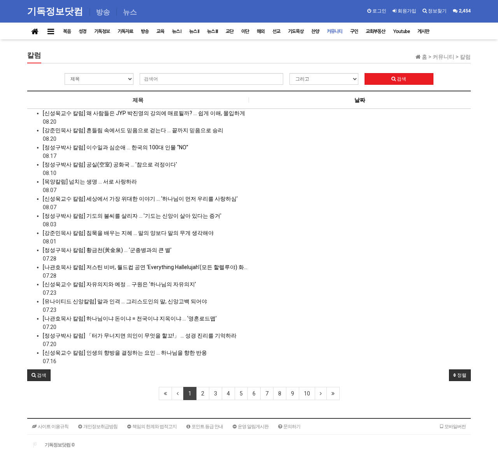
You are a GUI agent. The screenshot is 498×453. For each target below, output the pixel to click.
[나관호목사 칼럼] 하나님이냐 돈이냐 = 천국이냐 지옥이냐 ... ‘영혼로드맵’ (130, 318)
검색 (401, 79)
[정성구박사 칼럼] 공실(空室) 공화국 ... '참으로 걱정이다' (110, 164)
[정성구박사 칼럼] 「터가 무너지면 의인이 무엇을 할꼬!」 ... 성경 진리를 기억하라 (140, 335)
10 (307, 393)
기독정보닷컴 (56, 10)
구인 (354, 31)
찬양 (315, 31)
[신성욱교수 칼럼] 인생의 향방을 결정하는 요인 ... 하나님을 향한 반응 (125, 353)
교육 (160, 31)
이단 (245, 31)
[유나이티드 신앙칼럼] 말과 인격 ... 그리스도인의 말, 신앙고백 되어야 (125, 301)
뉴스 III (212, 31)
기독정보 (102, 31)
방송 (145, 31)
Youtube (401, 31)
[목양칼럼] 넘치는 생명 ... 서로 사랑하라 (90, 181)
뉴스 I (176, 31)
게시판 (423, 31)
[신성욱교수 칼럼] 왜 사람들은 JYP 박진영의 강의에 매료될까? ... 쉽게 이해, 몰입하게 (144, 113)
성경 (82, 31)
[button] (39, 375)
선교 (276, 31)
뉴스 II (194, 31)
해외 (261, 31)
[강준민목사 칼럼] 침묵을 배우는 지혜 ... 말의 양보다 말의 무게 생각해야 (128, 233)
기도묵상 (295, 31)
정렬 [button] (461, 375)
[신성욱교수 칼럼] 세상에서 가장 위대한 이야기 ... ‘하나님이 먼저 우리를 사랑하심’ (140, 199)
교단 (229, 31)
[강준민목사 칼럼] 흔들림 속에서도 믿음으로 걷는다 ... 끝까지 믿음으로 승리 (133, 130)
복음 (67, 31)
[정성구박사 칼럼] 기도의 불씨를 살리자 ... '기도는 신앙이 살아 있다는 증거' (132, 216)
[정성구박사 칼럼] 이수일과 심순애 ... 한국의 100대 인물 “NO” (115, 147)
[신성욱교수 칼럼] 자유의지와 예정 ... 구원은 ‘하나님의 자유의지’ (119, 284)
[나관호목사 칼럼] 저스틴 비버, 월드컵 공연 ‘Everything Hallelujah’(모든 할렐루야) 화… (145, 267)
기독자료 (125, 31)
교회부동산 (375, 31)
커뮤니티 (334, 31)
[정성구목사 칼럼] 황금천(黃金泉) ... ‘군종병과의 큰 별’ (107, 250)
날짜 (359, 100)
